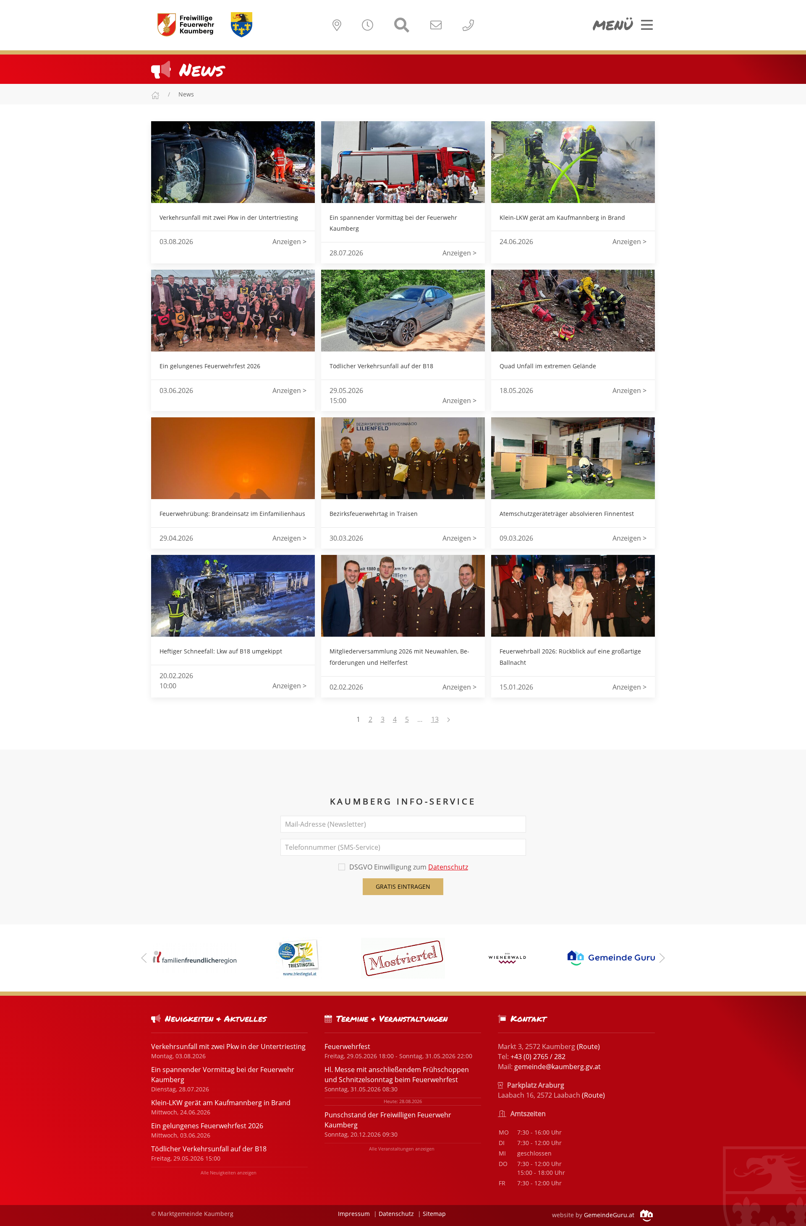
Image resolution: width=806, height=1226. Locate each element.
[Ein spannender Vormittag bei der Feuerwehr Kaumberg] (403, 162)
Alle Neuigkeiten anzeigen (228, 1172)
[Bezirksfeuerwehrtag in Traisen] (403, 458)
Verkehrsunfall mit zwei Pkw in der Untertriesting (228, 1046)
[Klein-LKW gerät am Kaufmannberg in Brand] (573, 162)
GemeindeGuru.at (610, 1215)
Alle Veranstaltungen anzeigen (401, 1148)
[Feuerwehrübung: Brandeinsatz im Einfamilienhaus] (233, 458)
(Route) (588, 1046)
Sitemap (434, 1214)
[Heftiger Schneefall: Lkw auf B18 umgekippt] (233, 596)
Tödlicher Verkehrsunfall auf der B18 (209, 1148)
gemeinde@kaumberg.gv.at (557, 1066)
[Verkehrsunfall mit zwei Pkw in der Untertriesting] (233, 162)
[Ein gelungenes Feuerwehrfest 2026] (233, 310)
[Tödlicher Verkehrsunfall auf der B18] (403, 310)
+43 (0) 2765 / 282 (537, 1056)
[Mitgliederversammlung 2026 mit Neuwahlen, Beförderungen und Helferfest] (403, 596)
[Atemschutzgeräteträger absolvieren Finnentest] (573, 458)
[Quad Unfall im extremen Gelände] (573, 310)
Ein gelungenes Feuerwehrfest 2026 (207, 1125)
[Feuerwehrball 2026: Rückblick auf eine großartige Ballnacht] (573, 596)
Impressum (354, 1214)
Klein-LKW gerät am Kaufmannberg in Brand (220, 1102)
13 (435, 719)
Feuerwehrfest (347, 1046)
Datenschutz (448, 867)
